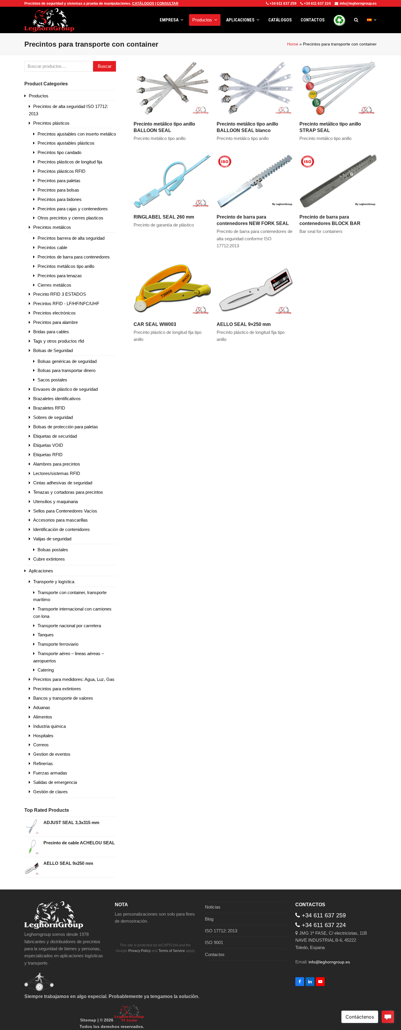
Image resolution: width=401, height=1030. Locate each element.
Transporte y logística (53, 581)
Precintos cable (52, 247)
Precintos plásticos (51, 123)
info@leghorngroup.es (358, 3)
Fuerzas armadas (50, 772)
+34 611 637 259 (282, 3)
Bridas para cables (51, 331)
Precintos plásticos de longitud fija (70, 161)
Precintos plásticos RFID (61, 171)
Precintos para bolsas (58, 189)
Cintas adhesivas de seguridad (62, 482)
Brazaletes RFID (49, 407)
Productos (38, 95)
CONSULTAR (167, 3)
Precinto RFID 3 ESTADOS (59, 294)
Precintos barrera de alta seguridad (71, 238)
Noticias (212, 906)
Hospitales (43, 735)
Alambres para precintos (56, 463)
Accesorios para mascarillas (60, 519)
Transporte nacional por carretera (69, 625)
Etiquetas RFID (48, 454)
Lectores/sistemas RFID (56, 473)
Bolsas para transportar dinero (66, 370)
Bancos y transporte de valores (63, 698)
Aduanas (41, 707)
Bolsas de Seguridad (53, 350)
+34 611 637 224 (317, 3)
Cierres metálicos (54, 285)
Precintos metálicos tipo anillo (66, 266)
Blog (209, 918)
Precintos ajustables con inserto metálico (77, 133)
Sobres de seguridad (53, 417)
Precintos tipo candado (59, 152)
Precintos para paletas (59, 180)
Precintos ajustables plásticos (66, 143)
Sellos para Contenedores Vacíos (65, 510)
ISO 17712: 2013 (221, 930)
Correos (41, 744)
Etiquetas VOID (48, 445)
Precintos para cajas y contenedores (73, 208)
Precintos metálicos (52, 227)
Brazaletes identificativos (57, 398)
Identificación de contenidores (61, 529)
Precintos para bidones (60, 199)
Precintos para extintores (57, 688)
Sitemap (88, 1020)
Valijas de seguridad (52, 538)
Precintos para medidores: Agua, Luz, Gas (73, 679)
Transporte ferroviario (58, 644)
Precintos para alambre (55, 322)
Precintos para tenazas (60, 275)
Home (292, 44)
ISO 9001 (214, 942)
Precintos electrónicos (54, 312)
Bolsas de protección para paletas (65, 426)
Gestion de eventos (51, 754)
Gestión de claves (50, 791)
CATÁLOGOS (143, 3)
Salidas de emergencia (55, 782)
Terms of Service (172, 951)
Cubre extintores (49, 559)
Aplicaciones (41, 570)
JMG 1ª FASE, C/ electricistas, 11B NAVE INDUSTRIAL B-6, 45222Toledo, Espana (331, 940)
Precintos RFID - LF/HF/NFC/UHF (66, 303)
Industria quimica (49, 726)
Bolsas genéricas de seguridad (67, 361)
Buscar (105, 66)
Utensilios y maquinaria (55, 501)
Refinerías (43, 763)
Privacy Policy (139, 951)
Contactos (215, 954)
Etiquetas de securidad (55, 436)
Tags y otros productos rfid (58, 341)
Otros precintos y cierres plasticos (70, 217)
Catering (46, 669)
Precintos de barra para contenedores (74, 256)
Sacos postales (52, 379)
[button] (356, 20)
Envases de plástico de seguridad (65, 389)
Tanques (46, 634)
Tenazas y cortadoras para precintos (68, 492)
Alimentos (42, 716)
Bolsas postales (53, 549)
